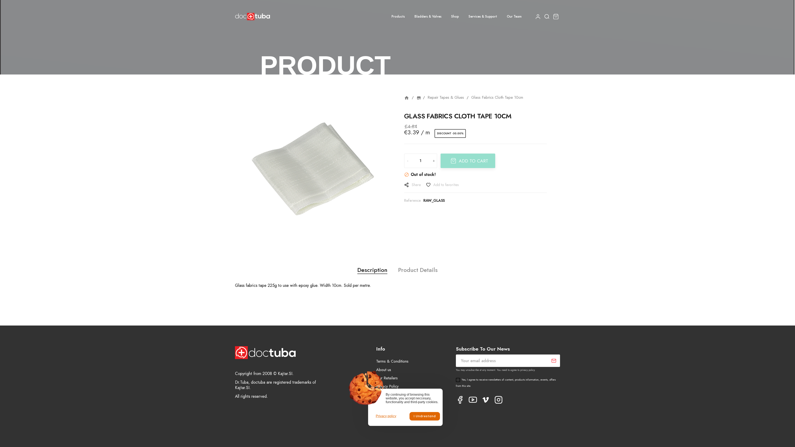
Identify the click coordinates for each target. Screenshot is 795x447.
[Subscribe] (554, 360)
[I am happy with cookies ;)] (425, 416)
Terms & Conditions (392, 361)
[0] (556, 16)
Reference (412, 200)
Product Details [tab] (418, 270)
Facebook (460, 400)
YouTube (473, 400)
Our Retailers (387, 378)
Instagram (498, 400)
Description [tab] (372, 270)
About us (383, 369)
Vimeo (486, 400)
